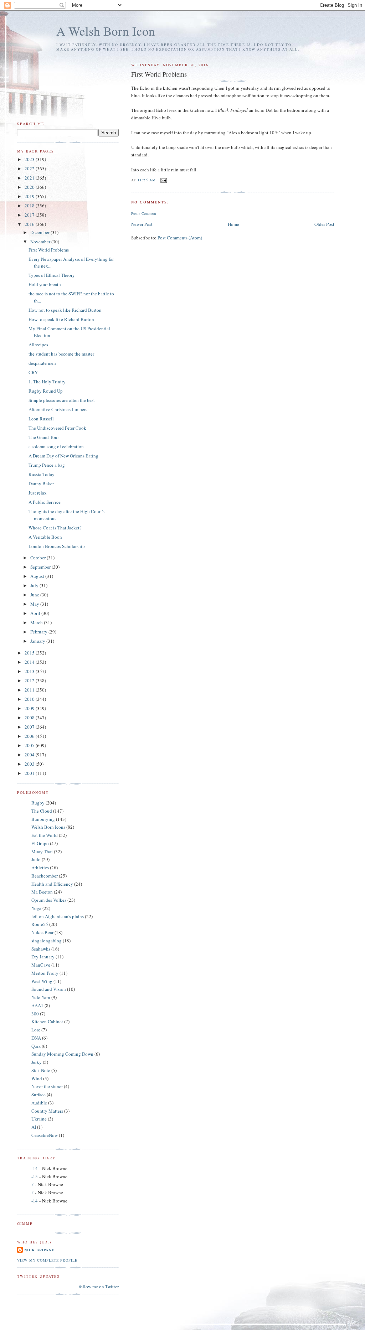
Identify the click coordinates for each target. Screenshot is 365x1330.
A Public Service (45, 502)
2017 (30, 215)
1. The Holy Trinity (47, 381)
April (35, 613)
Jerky (36, 1062)
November (40, 241)
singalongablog (46, 940)
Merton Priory (44, 973)
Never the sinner (47, 1086)
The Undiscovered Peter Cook (57, 428)
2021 (30, 178)
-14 (34, 1168)
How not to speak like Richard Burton (65, 310)
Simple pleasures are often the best (62, 400)
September (41, 567)
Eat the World (44, 835)
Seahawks (40, 949)
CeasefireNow (44, 1135)
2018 (30, 205)
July (35, 585)
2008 (30, 717)
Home (233, 224)
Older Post (324, 224)
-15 (34, 1176)
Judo (36, 859)
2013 (30, 671)
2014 (30, 662)
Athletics (40, 867)
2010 (30, 699)
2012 (30, 680)
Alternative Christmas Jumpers (58, 409)
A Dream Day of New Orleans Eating (63, 455)
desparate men (42, 363)
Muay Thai (42, 851)
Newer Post (142, 224)
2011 (30, 690)
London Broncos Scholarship (57, 546)
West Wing (41, 981)
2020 (30, 187)
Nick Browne (39, 1249)
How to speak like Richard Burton (61, 319)
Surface (38, 1094)
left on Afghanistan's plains (57, 916)
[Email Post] (163, 179)
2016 (30, 224)
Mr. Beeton (42, 892)
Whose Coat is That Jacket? (55, 527)
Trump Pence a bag (47, 465)
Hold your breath (45, 284)
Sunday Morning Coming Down (62, 1054)
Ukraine (39, 1119)
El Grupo (40, 843)
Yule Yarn (40, 997)
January (38, 641)
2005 (30, 745)
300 (35, 1013)
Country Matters (47, 1111)
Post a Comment (143, 213)
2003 (30, 764)
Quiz (36, 1046)
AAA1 (37, 1005)
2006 (30, 736)
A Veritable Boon (45, 537)
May (35, 604)
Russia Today (42, 474)
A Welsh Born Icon (105, 30)
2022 (30, 168)
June (35, 594)
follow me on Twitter (99, 1286)
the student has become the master (61, 354)
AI (33, 1127)
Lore (35, 1029)
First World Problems (49, 250)
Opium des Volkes (48, 900)
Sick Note (40, 1070)
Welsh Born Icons (48, 827)
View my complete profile (47, 1260)
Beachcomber (44, 876)
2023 (30, 159)
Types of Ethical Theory (52, 275)
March (37, 622)
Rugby (38, 802)
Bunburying (43, 819)
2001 (30, 773)
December (40, 232)
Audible (39, 1102)
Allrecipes (38, 344)
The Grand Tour (44, 437)
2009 (30, 708)
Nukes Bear (42, 932)
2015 (30, 653)
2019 (30, 196)
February (39, 631)
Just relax (38, 493)
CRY (33, 372)
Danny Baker (41, 483)
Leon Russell (41, 418)
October (38, 557)
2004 (30, 754)
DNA (36, 1038)
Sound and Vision (48, 989)
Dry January (43, 956)
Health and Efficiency (52, 884)
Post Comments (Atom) (180, 237)
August (37, 576)
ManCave (40, 965)
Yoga (36, 908)
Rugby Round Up (46, 391)
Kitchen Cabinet (47, 1021)
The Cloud (41, 811)
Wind (36, 1078)
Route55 (39, 924)
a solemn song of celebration (56, 446)
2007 (30, 727)
